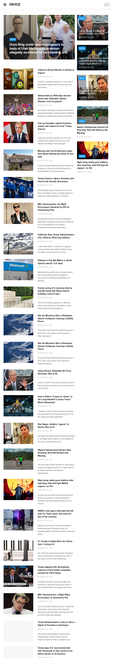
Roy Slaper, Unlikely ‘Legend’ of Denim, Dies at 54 (53, 426)
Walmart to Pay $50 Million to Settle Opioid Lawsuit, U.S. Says (55, 262)
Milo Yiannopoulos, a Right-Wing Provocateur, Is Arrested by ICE (54, 596)
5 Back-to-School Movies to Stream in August (56, 71)
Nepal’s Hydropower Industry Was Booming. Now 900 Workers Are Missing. (54, 452)
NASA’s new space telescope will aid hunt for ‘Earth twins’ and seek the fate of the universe (55, 513)
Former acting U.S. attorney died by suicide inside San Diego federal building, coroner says (55, 290)
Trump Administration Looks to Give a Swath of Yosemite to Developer (56, 623)
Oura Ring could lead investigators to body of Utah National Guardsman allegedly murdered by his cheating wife (39, 48)
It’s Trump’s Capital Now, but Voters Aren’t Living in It (55, 543)
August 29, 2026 (17, 58)
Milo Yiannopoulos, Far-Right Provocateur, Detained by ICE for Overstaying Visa (53, 207)
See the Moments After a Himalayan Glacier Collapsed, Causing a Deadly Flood (55, 318)
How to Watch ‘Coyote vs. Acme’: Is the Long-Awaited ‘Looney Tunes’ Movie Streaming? (55, 399)
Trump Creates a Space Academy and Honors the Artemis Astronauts (56, 180)
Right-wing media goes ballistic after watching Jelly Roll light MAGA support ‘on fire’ (55, 483)
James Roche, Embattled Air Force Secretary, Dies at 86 (54, 372)
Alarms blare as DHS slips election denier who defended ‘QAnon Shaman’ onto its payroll (54, 98)
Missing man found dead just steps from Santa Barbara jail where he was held (56, 153)
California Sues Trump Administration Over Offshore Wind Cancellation (56, 236)
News (13, 39)
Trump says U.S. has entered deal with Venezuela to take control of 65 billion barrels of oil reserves (55, 650)
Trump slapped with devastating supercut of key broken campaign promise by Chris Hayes (54, 569)
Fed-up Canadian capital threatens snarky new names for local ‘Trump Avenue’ (55, 126)
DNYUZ (14, 4)
